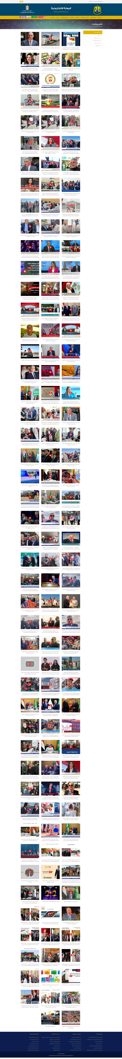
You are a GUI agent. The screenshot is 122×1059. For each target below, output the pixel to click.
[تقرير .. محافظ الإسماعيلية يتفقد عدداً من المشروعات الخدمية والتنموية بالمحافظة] (30, 206)
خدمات (57, 17)
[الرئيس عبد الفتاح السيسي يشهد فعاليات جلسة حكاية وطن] (50, 872)
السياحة (72, 17)
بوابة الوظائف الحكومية (55, 1041)
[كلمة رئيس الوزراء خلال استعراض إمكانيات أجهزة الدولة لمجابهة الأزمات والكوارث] (71, 101)
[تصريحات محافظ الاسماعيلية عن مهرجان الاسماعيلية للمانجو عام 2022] (71, 914)
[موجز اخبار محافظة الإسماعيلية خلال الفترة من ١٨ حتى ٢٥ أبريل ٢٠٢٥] (71, 518)
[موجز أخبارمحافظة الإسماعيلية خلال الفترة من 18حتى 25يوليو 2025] (30, 393)
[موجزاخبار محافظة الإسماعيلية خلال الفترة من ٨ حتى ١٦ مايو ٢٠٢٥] (30, 455)
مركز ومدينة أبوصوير (34, 1039)
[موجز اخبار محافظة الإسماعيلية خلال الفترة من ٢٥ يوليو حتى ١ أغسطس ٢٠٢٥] (30, 372)
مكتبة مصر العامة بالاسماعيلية (96, 1045)
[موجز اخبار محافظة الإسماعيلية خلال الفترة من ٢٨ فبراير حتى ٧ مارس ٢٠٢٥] (50, 580)
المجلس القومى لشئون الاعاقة (75, 1041)
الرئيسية (99, 17)
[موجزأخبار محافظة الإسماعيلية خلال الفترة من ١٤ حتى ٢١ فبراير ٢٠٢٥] (30, 601)
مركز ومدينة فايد (35, 1041)
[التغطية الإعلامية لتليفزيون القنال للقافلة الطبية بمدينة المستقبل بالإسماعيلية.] (71, 789)
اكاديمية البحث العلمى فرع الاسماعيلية (94, 1050)
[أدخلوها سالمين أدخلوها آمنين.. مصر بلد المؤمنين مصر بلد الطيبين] (50, 330)
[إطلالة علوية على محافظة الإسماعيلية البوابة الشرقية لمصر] (71, 1018)
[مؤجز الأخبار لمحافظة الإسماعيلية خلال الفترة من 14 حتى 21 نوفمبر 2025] (30, 226)
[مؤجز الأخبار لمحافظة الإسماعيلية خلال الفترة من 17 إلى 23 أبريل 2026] (50, 122)
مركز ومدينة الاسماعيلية (34, 1037)
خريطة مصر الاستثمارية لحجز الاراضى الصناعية (51, 1037)
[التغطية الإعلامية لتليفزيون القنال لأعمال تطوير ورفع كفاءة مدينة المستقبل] (30, 664)
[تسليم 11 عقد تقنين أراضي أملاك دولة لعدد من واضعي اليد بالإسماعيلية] (71, 330)
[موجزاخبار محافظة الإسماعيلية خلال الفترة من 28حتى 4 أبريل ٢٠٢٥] (50, 560)
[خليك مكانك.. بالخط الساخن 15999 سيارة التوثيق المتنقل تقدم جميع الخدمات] (30, 893)
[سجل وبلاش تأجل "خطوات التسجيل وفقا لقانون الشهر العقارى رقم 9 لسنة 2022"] (50, 914)
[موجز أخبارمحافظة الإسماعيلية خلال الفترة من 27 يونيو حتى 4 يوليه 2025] (30, 414)
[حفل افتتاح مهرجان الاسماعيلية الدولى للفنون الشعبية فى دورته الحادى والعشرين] (50, 955)
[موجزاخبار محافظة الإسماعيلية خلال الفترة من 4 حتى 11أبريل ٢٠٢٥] (30, 539)
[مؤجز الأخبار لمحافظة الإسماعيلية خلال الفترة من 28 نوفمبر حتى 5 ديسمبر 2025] (71, 226)
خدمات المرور (57, 1045)
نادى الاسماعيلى (99, 1043)
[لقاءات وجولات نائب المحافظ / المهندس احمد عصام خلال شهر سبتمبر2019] (50, 997)
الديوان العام (93, 17)
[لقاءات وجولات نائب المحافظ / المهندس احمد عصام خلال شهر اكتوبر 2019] (71, 997)
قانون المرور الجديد (77, 1047)
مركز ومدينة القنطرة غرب (34, 1045)
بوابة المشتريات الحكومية (55, 1039)
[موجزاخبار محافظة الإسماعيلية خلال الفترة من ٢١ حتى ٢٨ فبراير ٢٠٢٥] (71, 601)
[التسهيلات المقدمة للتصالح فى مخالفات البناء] (71, 976)
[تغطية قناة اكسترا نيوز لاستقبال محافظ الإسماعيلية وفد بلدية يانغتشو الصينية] (50, 705)
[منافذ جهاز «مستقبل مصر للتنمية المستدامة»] (50, 39)
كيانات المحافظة (85, 17)
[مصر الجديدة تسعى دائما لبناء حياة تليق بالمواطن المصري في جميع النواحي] (71, 809)
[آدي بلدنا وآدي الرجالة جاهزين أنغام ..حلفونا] (30, 351)
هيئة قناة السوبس (98, 1041)
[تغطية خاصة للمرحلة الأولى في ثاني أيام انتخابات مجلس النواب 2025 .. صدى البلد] (71, 289)
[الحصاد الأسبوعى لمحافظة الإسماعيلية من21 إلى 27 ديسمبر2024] (30, 789)
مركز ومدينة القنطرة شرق (33, 1047)
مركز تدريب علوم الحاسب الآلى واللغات (94, 1039)
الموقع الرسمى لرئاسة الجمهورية (95, 1037)
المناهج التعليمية (56, 1050)
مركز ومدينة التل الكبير (34, 1043)
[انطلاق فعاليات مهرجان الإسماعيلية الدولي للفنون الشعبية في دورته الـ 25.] (50, 310)
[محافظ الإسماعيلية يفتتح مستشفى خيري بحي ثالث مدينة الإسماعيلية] (50, 143)
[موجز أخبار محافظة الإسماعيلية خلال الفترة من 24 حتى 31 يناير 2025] (30, 705)
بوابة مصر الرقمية (56, 1047)
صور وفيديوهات (64, 17)
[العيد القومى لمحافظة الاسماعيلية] (71, 893)
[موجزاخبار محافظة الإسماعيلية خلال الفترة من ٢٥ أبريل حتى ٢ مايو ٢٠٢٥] (50, 497)
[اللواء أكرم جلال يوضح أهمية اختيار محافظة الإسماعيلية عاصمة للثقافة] (71, 247)
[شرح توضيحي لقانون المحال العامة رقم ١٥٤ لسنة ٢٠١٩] (30, 872)
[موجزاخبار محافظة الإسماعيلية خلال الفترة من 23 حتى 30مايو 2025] (71, 455)
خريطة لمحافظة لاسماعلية (33, 1050)
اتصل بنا (52, 17)
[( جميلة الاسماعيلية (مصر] (50, 1018)
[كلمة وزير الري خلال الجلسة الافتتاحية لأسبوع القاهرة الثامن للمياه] (71, 351)
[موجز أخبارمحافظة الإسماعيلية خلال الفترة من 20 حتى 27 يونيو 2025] (71, 435)
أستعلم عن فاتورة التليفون (54, 1043)
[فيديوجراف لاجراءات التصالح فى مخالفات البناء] (50, 976)
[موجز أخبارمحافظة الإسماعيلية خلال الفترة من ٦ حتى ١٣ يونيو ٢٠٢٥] (50, 435)
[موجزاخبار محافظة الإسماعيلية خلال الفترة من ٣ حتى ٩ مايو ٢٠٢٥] (71, 476)
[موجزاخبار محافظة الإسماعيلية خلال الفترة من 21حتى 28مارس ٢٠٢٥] (30, 560)
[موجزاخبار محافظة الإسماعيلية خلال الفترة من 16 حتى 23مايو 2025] (50, 455)
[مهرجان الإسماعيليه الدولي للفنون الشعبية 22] (50, 893)
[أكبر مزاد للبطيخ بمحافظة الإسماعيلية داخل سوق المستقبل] (71, 122)
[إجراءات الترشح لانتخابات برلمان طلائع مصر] (30, 268)
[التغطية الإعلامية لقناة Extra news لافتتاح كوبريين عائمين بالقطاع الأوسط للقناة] (30, 809)
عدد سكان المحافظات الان (75, 1039)
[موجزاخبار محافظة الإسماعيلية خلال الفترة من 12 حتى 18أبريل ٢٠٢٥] (30, 518)
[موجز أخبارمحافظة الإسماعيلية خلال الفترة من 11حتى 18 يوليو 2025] (71, 414)
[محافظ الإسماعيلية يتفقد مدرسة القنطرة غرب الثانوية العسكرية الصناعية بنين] (71, 643)
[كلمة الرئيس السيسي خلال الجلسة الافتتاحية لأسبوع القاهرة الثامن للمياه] (50, 351)
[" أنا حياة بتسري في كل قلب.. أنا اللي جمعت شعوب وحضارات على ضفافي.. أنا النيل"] (30, 330)
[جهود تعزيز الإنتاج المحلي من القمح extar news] (30, 476)
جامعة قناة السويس (98, 1047)
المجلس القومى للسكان (76, 1043)
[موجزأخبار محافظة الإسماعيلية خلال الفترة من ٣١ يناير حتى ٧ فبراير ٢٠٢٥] (71, 705)
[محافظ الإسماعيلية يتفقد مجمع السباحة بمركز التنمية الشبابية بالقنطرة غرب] (30, 622)
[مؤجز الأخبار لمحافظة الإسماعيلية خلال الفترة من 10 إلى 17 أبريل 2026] (30, 122)
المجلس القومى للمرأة (76, 1045)
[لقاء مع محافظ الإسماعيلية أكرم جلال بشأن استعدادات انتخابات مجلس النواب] (50, 226)
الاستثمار (77, 17)
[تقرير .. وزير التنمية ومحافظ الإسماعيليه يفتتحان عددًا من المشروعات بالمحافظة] (71, 185)
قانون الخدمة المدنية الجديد (75, 1050)
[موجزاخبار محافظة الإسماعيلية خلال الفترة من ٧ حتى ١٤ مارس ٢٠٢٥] (71, 580)
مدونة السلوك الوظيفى (76, 1037)
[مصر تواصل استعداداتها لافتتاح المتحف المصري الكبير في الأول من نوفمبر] (30, 289)
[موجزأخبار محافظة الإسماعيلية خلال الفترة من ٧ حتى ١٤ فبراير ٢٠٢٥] (30, 643)
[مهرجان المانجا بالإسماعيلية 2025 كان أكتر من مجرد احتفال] (71, 60)
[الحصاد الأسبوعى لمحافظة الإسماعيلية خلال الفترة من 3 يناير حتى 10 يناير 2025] (30, 726)
